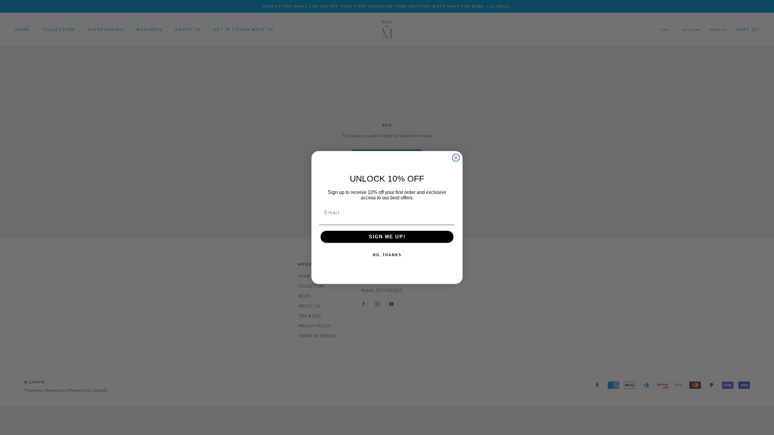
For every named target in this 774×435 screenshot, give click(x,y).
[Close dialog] (456, 157)
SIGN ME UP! (387, 236)
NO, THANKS (387, 255)
